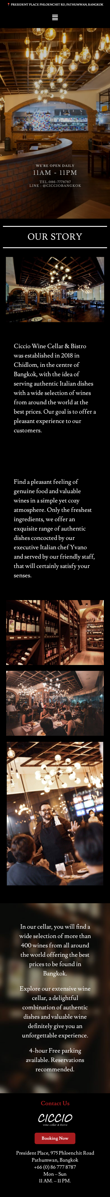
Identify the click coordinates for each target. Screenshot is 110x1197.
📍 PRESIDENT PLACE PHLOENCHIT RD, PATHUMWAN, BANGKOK (55, 4)
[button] (55, 17)
